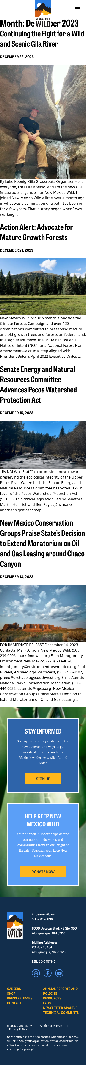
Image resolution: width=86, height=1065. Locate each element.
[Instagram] (36, 973)
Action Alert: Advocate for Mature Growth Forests (36, 231)
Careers (14, 988)
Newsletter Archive (60, 1007)
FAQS (47, 1003)
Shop (11, 993)
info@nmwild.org (44, 914)
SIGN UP (43, 778)
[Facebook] (48, 973)
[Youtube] (59, 973)
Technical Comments (61, 1012)
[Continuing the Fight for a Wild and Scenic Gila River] (43, 122)
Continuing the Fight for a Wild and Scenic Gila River (42, 38)
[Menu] (77, 9)
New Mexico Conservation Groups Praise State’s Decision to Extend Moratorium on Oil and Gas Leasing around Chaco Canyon (42, 543)
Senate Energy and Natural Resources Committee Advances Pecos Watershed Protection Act (38, 384)
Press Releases (19, 998)
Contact (14, 1003)
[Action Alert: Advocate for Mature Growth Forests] (43, 286)
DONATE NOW (43, 871)
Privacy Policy (18, 1029)
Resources (52, 998)
